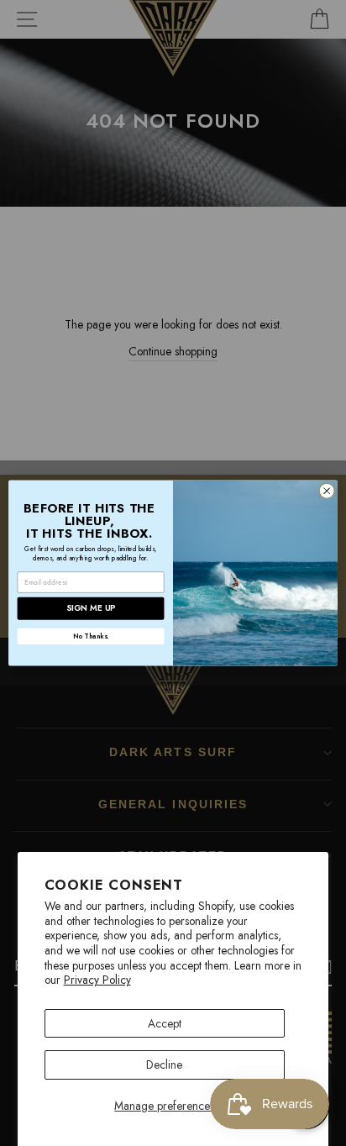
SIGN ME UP (91, 608)
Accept (164, 1023)
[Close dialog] (326, 490)
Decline (164, 1064)
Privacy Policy (97, 979)
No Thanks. (90, 636)
